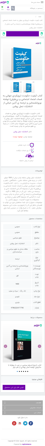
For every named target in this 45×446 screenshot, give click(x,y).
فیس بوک (31, 423)
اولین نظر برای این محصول (14, 387)
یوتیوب (20, 423)
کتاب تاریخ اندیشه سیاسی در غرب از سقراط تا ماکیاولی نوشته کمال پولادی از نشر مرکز (24, 366)
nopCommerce (26, 444)
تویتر (25, 423)
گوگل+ (14, 423)
